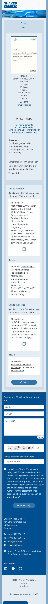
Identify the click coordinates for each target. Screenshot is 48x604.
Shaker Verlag (17, 294)
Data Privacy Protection (24, 580)
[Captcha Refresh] (38, 448)
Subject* (10, 407)
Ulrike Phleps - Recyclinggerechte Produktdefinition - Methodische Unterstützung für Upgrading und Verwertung (23, 275)
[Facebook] (13, 568)
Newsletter (24, 586)
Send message (24, 505)
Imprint (24, 583)
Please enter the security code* (19, 456)
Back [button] (25, 382)
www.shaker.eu (15, 545)
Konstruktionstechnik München (23, 161)
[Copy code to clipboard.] (24, 249)
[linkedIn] (6, 568)
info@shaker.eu (15, 541)
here (16, 497)
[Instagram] (20, 568)
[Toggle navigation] (41, 5)
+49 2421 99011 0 (16, 534)
